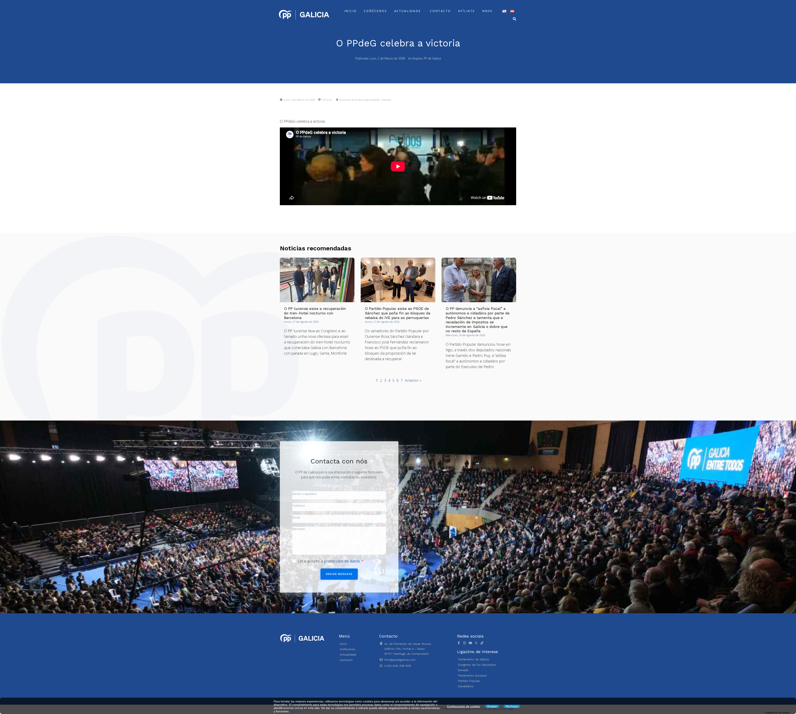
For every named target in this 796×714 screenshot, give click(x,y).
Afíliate (466, 11)
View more (297, 711)
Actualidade (407, 11)
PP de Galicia (432, 58)
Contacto (440, 11)
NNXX (487, 11)
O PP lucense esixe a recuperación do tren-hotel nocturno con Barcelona (315, 313)
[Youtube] (470, 643)
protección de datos (342, 561)
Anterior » (413, 380)
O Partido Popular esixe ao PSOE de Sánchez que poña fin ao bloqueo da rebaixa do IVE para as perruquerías (397, 313)
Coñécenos (375, 11)
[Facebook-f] (458, 643)
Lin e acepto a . (330, 561)
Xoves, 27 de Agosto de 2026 (301, 322)
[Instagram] (464, 643)
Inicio (350, 11)
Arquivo (417, 58)
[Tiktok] (482, 643)
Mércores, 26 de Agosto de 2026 (465, 335)
